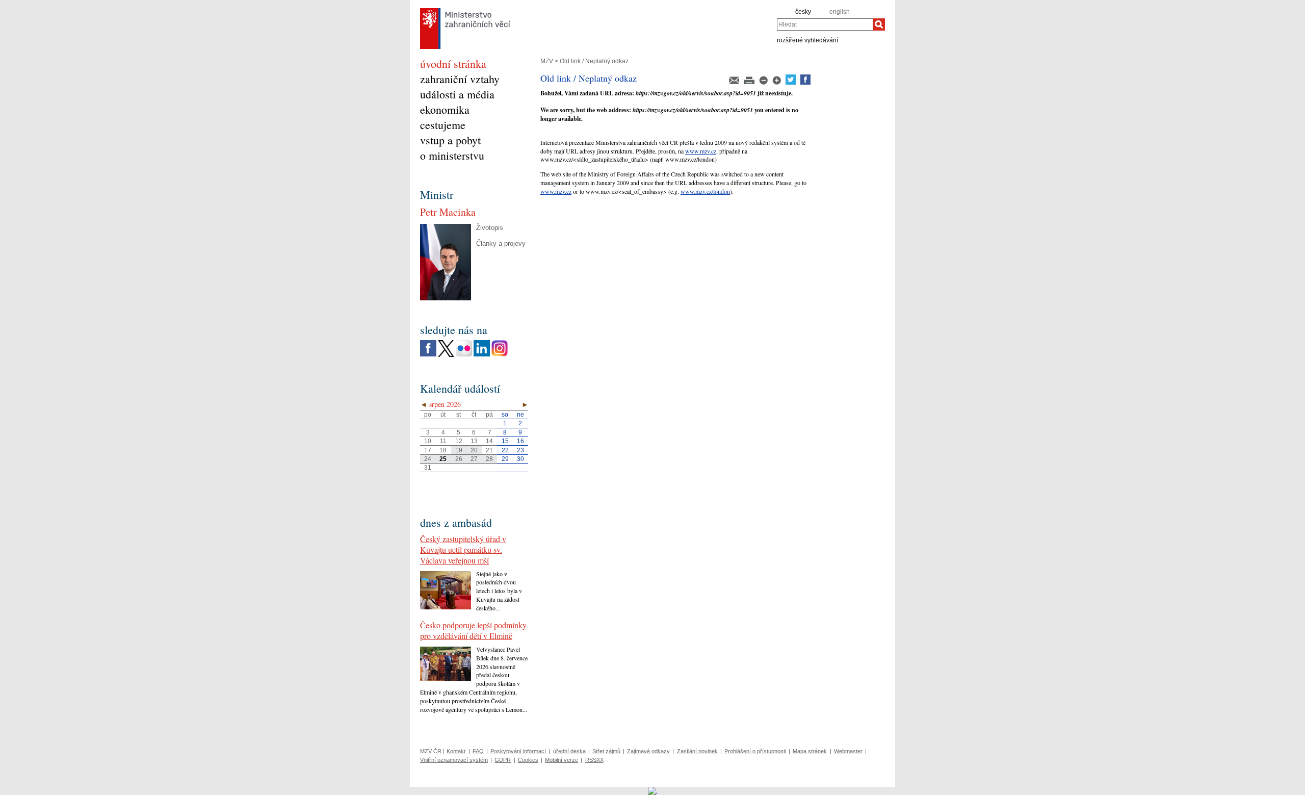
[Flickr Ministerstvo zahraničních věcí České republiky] (464, 354)
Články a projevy (501, 243)
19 (458, 450)
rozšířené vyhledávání (807, 40)
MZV (546, 61)
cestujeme (442, 124)
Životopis (489, 228)
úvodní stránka (453, 63)
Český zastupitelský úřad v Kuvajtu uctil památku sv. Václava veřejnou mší (463, 549)
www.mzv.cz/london (705, 191)
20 (474, 450)
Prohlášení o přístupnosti (755, 751)
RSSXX (594, 760)
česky (803, 11)
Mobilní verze (561, 760)
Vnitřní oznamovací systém (454, 760)
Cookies (528, 760)
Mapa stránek (810, 751)
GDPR (502, 760)
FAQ (478, 751)
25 (443, 459)
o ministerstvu (452, 155)
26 (458, 459)
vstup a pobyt (450, 140)
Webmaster (848, 751)
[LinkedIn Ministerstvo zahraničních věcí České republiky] (482, 354)
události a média (457, 94)
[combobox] (825, 24)
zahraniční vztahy (460, 78)
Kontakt (456, 751)
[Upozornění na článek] (735, 82)
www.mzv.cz (700, 151)
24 (427, 459)
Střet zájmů (606, 751)
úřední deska (569, 751)
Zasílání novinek (697, 751)
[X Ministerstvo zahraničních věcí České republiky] (446, 354)
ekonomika (444, 109)
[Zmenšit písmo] (764, 82)
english (839, 11)
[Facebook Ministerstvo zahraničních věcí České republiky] (428, 354)
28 (489, 459)
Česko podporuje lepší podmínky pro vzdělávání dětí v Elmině (473, 630)
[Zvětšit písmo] (777, 82)
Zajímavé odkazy (648, 751)
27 (474, 459)
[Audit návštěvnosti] (653, 790)
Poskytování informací (518, 751)
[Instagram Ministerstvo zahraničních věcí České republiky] (499, 354)
